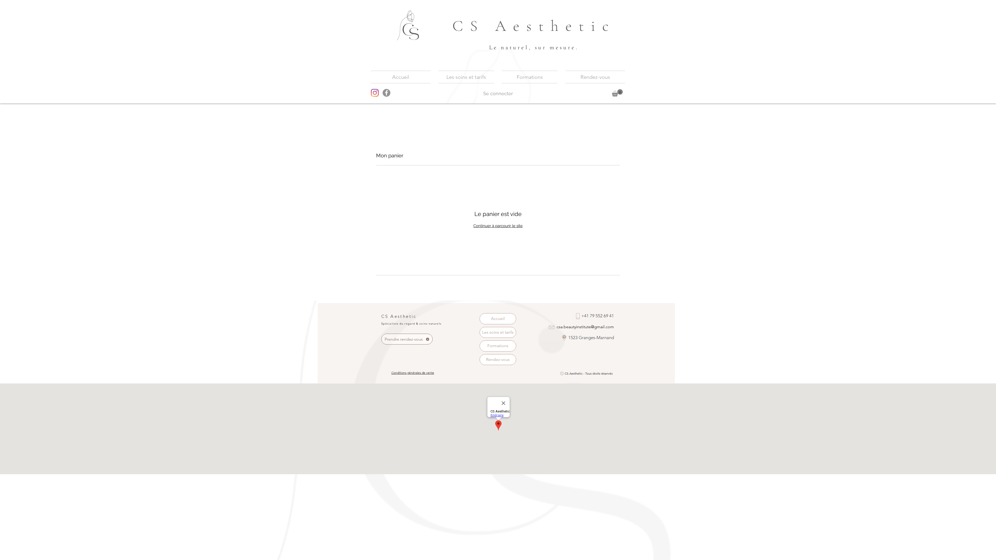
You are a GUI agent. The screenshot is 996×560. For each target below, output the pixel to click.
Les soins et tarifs (498, 332)
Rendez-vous (498, 359)
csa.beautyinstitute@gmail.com (585, 326)
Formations (497, 345)
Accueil (498, 318)
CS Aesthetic (533, 26)
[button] (617, 92)
